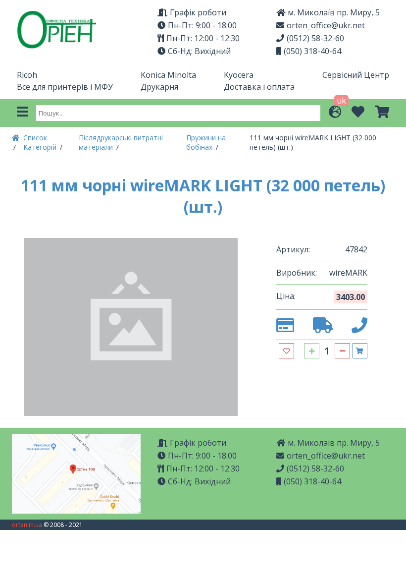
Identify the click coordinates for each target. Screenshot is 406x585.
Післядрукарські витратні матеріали (121, 142)
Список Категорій (40, 142)
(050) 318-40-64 (312, 51)
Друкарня (159, 86)
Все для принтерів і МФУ (65, 86)
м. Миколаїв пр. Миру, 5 (334, 442)
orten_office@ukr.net (326, 25)
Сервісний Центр (355, 74)
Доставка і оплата (259, 86)
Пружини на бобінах (206, 142)
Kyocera (239, 74)
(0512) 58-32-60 (315, 38)
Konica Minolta (168, 74)
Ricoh (27, 74)
